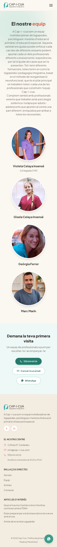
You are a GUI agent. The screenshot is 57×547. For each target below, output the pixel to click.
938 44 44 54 (30, 361)
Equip (7, 480)
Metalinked (32, 542)
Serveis (8, 475)
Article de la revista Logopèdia (19, 521)
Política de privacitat (37, 538)
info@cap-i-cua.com (19, 449)
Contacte (9, 490)
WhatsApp (30, 380)
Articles (8, 485)
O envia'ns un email (30, 370)
